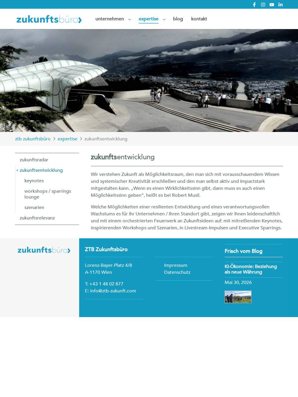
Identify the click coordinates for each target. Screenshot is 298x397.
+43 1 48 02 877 (106, 284)
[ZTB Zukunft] (49, 18)
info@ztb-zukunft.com (113, 291)
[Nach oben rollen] (285, 384)
